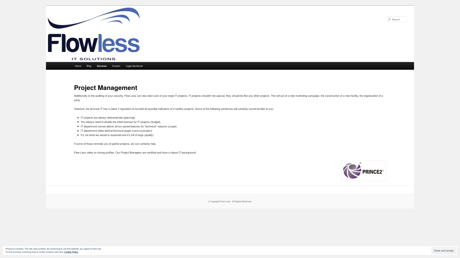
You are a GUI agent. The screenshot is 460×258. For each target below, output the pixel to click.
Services (102, 66)
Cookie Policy (71, 252)
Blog (89, 66)
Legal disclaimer (134, 66)
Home (78, 66)
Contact (116, 66)
